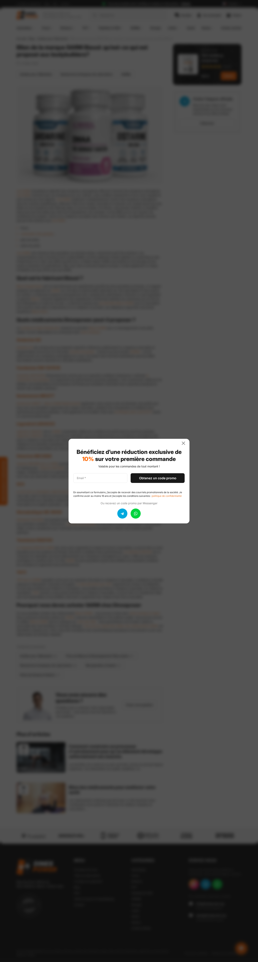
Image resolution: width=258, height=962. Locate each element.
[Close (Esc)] (185, 443)
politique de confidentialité (167, 495)
